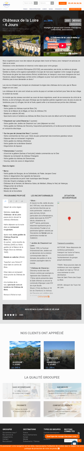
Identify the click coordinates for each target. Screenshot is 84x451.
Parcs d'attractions (34, 9)
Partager (77, 20)
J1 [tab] (5, 201)
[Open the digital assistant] (74, 444)
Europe (45, 9)
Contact (5, 439)
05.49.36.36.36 (74, 3)
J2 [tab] (11, 201)
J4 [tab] (22, 201)
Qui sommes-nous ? (10, 432)
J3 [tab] (16, 201)
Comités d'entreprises (51, 432)
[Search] (52, 3)
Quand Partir (75, 24)
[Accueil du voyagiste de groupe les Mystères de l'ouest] (6, 4)
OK (36, 3)
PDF (68, 20)
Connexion (62, 3)
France (25, 9)
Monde (51, 9)
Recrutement (7, 441)
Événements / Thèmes (61, 9)
